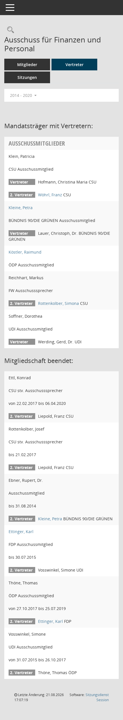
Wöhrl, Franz (50, 194)
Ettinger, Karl (21, 531)
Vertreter (75, 64)
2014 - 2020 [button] (21, 95)
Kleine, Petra (21, 207)
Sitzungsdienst (97, 697)
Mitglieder (27, 64)
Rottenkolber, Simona (58, 303)
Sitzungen (27, 77)
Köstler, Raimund (25, 252)
